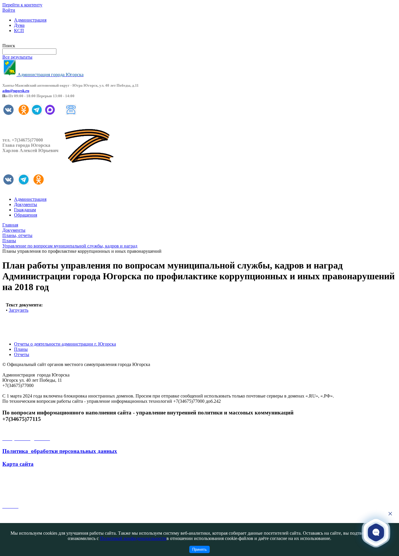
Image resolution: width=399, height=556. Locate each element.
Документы (25, 204)
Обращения (25, 214)
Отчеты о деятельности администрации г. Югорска (65, 343)
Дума (19, 25)
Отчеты (21, 354)
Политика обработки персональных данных (59, 451)
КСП (19, 30)
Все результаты (17, 57)
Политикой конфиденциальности (133, 538)
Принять (199, 549)
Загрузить (18, 310)
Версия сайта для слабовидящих (34, 40)
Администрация (30, 20)
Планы (21, 349)
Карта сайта (18, 464)
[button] (376, 532)
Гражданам (25, 209)
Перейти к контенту (22, 4)
